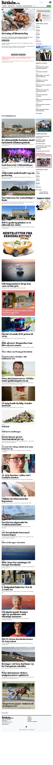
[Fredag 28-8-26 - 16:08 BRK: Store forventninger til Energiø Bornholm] (18, 552)
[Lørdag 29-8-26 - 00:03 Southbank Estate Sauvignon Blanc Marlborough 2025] (18, 300)
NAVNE (37, 39)
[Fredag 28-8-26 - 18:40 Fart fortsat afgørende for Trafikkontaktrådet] (18, 512)
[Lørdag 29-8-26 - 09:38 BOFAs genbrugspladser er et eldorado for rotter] (18, 212)
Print (8, 40)
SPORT (3, 637)
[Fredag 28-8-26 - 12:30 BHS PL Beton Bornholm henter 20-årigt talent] (18, 629)
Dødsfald (38, 27)
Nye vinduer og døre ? (41, 143)
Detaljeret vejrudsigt (43, 193)
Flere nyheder (39, 43)
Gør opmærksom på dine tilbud (43, 151)
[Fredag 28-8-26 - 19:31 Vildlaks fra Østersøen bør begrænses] (18, 489)
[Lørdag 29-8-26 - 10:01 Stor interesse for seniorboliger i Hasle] (18, 188)
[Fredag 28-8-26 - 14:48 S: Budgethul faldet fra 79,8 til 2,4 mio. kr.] (18, 577)
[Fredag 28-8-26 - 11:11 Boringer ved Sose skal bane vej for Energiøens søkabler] (18, 654)
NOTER (3, 445)
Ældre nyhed (22, 54)
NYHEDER (3, 220)
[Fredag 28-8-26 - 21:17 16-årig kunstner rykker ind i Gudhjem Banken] (18, 463)
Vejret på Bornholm (43, 192)
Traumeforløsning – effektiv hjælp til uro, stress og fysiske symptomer (43, 147)
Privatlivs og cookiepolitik (32, 721)
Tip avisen (29, 720)
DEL (3, 40)
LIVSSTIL (37, 65)
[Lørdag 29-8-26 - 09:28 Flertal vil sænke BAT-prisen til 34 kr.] (18, 324)
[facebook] (26, 726)
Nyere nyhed (14, 54)
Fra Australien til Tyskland (41, 71)
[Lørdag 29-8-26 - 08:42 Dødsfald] (18, 417)
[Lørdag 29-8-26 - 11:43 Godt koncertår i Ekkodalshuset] (18, 155)
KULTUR (3, 163)
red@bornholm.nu (5, 724)
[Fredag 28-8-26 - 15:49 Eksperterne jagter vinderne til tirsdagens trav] (18, 692)
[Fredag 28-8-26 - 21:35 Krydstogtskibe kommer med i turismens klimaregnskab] (18, 128)
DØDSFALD (37, 29)
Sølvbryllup (38, 41)
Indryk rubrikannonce (40, 153)
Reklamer (29, 716)
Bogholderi (30, 719)
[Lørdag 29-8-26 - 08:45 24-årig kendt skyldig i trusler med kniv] (18, 393)
